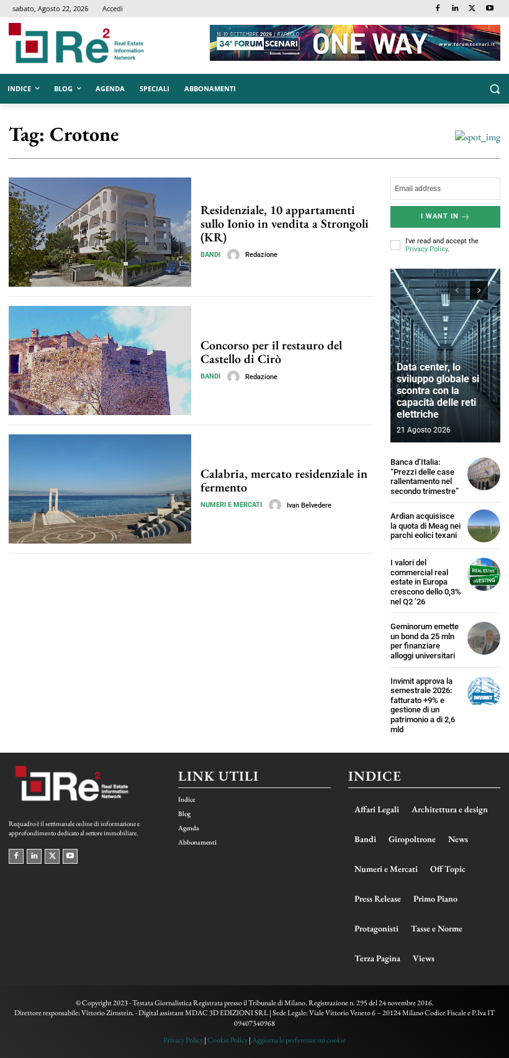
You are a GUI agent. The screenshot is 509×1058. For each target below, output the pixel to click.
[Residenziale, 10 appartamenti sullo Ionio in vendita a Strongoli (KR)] (100, 232)
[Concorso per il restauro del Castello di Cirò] (100, 360)
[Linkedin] (455, 9)
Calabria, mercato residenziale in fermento (283, 480)
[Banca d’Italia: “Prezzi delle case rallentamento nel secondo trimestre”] (483, 473)
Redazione (261, 255)
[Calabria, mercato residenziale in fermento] (100, 489)
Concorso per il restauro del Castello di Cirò (271, 352)
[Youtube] (489, 9)
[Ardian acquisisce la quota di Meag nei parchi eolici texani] (483, 525)
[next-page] (479, 290)
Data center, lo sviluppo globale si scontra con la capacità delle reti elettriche (438, 391)
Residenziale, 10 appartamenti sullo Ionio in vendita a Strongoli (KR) (284, 223)
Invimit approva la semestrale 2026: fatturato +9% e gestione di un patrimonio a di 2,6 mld (422, 705)
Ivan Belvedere (309, 505)
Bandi (210, 255)
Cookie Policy (227, 1040)
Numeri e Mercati (231, 505)
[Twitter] (472, 9)
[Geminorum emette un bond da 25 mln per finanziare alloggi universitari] (483, 638)
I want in (440, 216)
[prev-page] (457, 290)
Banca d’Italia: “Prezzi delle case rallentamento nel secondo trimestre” (424, 476)
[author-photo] (235, 255)
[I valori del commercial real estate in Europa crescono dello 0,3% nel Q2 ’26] (483, 574)
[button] (494, 89)
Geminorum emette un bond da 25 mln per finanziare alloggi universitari (424, 641)
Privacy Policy (426, 249)
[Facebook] (438, 9)
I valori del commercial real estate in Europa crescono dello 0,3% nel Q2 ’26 (425, 582)
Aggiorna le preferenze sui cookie (299, 1040)
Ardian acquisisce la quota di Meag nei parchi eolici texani (425, 525)
